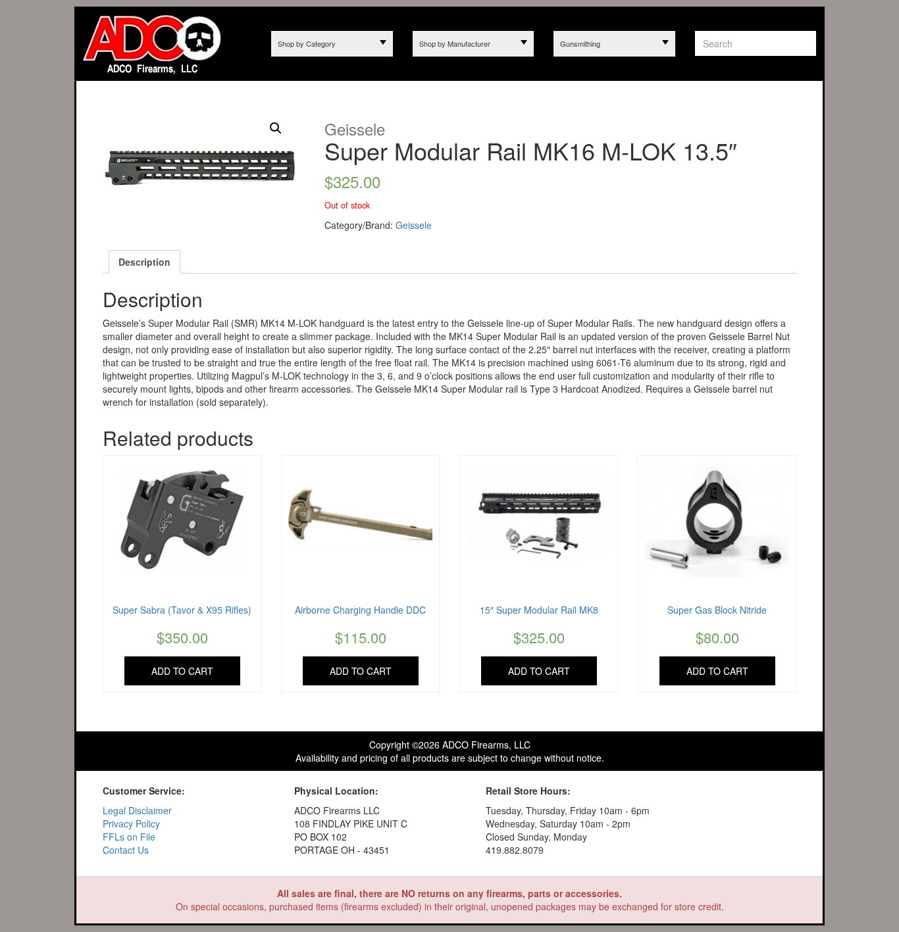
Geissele (414, 225)
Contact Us (126, 849)
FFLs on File (129, 836)
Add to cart (182, 670)
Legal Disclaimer (137, 810)
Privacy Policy (131, 823)
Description (144, 261)
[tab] (144, 262)
